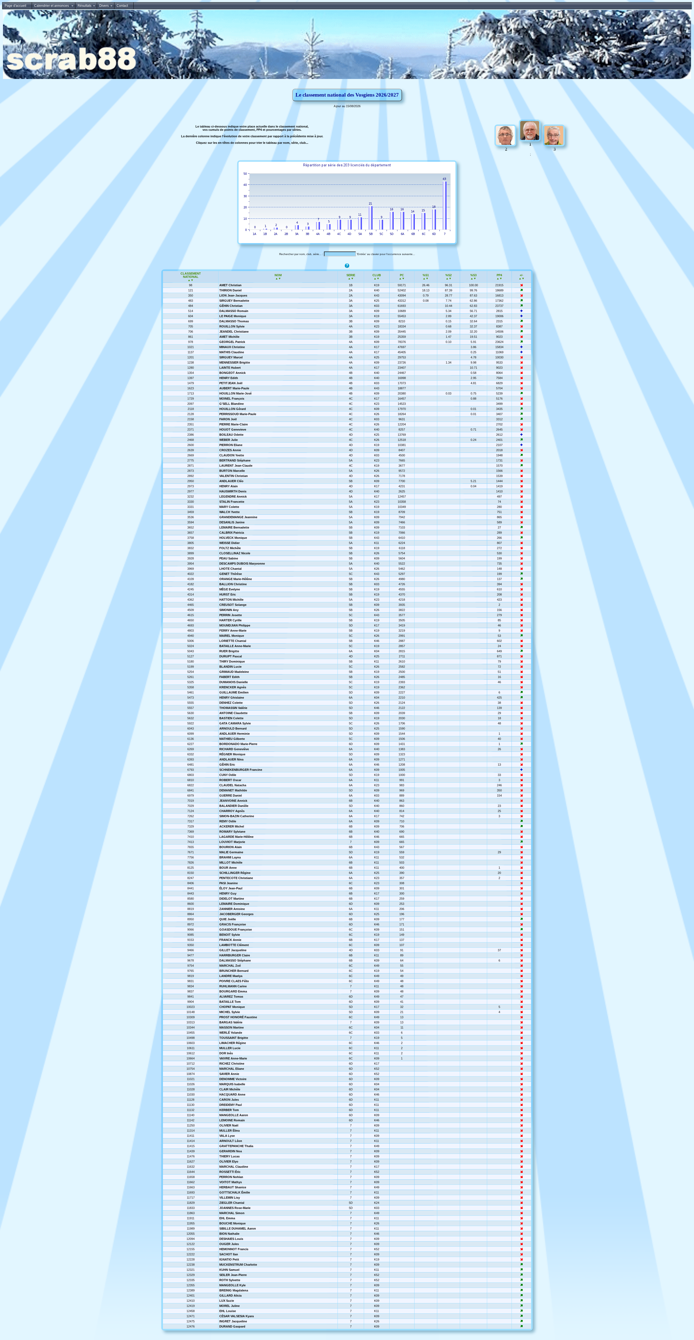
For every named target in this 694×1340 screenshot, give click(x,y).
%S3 (473, 275)
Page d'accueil (15, 6)
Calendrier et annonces (52, 6)
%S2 (448, 275)
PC (402, 275)
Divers (104, 6)
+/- (521, 275)
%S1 (426, 275)
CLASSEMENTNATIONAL (191, 275)
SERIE (350, 275)
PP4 (499, 275)
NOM (278, 275)
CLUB (376, 275)
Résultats (84, 6)
